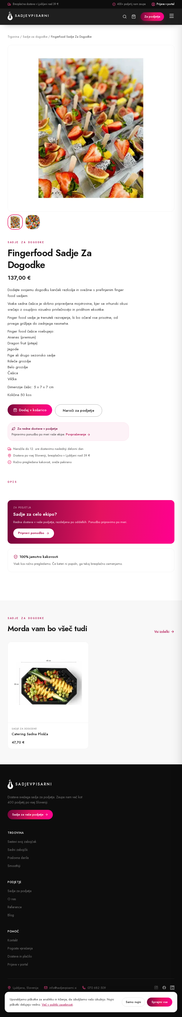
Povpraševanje (76, 434)
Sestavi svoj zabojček (22, 841)
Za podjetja (152, 16)
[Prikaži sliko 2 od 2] (32, 222)
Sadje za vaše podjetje (27, 814)
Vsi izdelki (161, 631)
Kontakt (13, 940)
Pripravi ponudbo (31, 533)
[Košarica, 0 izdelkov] (133, 16)
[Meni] (171, 16)
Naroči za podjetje (78, 410)
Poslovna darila (18, 857)
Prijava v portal (165, 4)
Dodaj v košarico (32, 410)
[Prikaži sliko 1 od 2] (15, 222)
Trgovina (13, 36)
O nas (12, 899)
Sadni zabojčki (18, 849)
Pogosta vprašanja (20, 948)
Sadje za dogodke (35, 36)
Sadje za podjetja (20, 891)
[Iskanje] (124, 16)
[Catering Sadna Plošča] (48, 695)
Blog (11, 915)
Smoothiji (14, 865)
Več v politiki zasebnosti (57, 1004)
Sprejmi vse (160, 1002)
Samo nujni (133, 1002)
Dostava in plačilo (20, 956)
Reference (15, 907)
